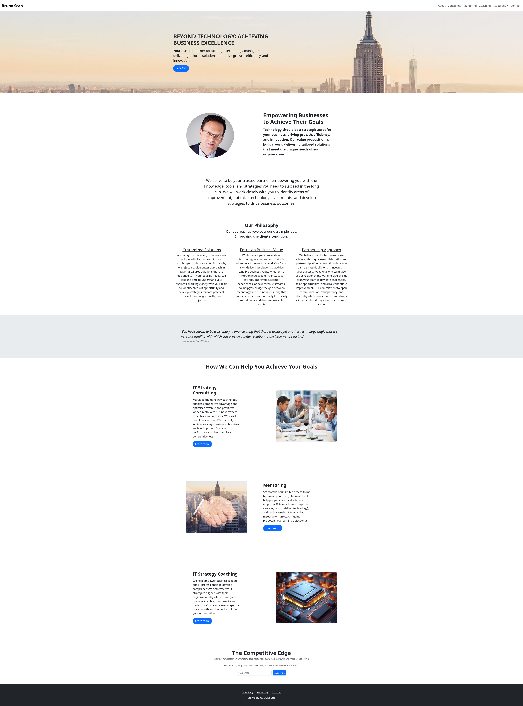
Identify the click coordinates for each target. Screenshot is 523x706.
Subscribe (279, 672)
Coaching (485, 5)
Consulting (454, 5)
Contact (515, 5)
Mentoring (470, 5)
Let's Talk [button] (181, 68)
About (442, 5)
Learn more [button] (202, 444)
